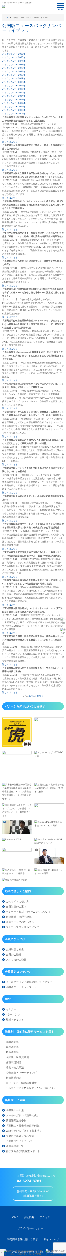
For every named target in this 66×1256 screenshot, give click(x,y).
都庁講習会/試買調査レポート (23, 1151)
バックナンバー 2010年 (13, 110)
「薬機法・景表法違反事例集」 (24, 1125)
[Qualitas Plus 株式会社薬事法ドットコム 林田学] (49, 825)
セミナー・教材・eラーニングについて (28, 911)
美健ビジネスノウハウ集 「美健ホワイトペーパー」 (21, 1138)
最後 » (40, 696)
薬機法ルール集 (15, 1110)
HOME (14, 1217)
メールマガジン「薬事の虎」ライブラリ (29, 981)
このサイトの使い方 (17, 901)
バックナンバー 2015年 (13, 92)
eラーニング (13, 1014)
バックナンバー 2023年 (13, 64)
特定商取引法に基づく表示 (22, 1239)
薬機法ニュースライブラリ (21, 987)
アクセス (45, 1217)
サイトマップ (51, 1239)
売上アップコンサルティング (22, 927)
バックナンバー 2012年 (13, 103)
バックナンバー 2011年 (13, 106)
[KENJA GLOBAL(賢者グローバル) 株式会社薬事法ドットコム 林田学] (49, 863)
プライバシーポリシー (30, 1228)
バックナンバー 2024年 (13, 61)
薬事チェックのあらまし (20, 921)
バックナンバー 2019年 (13, 78)
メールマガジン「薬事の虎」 (22, 1115)
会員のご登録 (13, 954)
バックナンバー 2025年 (13, 57)
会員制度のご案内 (16, 906)
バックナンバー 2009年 (13, 113)
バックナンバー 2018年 (13, 82)
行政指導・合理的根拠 (19, 916)
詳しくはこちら (10, 141)
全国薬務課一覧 (15, 1146)
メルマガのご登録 (16, 959)
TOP (6, 17)
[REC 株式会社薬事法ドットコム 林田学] (49, 873)
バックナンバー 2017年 (13, 85)
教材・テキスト (15, 1019)
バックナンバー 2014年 (13, 96)
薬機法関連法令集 (16, 1120)
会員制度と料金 (15, 949)
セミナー (11, 1009)
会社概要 (29, 1217)
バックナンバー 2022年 (13, 68)
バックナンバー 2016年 (13, 89)
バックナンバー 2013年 (13, 99)
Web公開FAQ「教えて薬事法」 (24, 1130)
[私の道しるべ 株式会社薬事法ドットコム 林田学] (17, 873)
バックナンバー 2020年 (13, 75)
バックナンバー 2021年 (13, 71)
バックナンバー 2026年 (13, 54)
